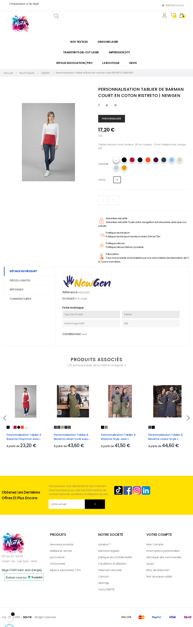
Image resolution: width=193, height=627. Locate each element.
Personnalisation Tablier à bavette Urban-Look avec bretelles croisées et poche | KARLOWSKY (72, 437)
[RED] (132, 160)
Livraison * (104, 544)
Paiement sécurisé (110, 570)
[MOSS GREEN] (58, 427)
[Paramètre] (165, 15)
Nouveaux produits (62, 544)
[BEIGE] (180, 160)
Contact (103, 576)
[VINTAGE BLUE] (149, 427)
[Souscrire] (95, 504)
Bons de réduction (157, 570)
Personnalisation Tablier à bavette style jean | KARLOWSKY (118, 437)
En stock (68, 298)
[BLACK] (124, 160)
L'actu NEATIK (106, 589)
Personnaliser (111, 118)
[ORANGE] (148, 160)
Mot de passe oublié (159, 576)
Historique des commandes (164, 557)
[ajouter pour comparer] (114, 200)
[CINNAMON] (69, 427)
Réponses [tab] (16, 289)
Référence (69, 292)
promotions (57, 557)
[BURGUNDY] (156, 160)
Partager (99, 105)
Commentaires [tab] (20, 299)
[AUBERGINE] (55, 427)
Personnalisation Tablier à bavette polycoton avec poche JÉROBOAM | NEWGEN (25, 437)
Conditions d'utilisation (112, 564)
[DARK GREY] (164, 160)
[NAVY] (140, 160)
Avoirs (150, 564)
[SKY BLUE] (172, 160)
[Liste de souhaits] (103, 200)
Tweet (107, 105)
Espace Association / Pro (65, 570)
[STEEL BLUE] (65, 427)
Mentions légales (108, 551)
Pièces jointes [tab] (20, 280)
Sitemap (103, 583)
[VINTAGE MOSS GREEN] (106, 427)
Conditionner (71, 334)
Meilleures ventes (61, 551)
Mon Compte (154, 544)
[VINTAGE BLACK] (102, 427)
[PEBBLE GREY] (62, 427)
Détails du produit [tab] (23, 271)
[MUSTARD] (124, 168)
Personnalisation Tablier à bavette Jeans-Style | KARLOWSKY (165, 437)
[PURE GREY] (116, 168)
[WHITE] (116, 160)
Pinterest (115, 105)
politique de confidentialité (115, 557)
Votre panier (57, 564)
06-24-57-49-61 (12, 556)
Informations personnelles (162, 551)
